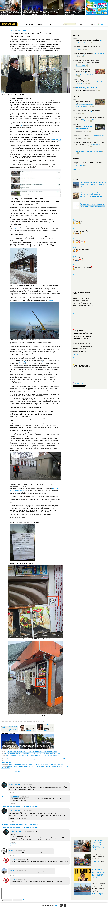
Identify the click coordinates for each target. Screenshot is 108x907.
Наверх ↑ (17, 771)
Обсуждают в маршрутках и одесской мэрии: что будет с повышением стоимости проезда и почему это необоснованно (34, 761)
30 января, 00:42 (20, 859)
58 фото (33, 730)
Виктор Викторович (15, 784)
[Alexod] (6, 862)
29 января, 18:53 (27, 784)
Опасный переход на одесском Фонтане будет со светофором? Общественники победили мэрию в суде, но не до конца (34, 766)
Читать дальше (77, 310)
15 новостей (46, 730)
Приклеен (12, 850)
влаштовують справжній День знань (87, 112)
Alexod (13, 859)
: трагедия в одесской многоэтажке (88, 89)
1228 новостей (12, 729)
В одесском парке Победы (84, 135)
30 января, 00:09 (21, 850)
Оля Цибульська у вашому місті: (85, 53)
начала (15, 228)
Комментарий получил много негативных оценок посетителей (19, 806)
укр (81, 24)
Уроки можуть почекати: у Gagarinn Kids (88, 110)
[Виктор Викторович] (4, 787)
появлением (35, 372)
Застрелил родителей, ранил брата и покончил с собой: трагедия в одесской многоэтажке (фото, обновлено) (52, 12)
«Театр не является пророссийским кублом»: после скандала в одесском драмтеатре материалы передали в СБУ (91, 194)
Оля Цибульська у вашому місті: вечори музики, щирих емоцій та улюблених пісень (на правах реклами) (98, 873)
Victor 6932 (12, 870)
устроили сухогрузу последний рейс (97, 894)
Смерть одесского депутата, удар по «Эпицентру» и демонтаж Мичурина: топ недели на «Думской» (11, 13)
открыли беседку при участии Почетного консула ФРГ (90, 136)
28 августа (76, 158)
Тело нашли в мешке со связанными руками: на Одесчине (83, 101)
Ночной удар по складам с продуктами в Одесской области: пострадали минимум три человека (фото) (32, 13)
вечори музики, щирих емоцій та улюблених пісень (90, 54)
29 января (12, 30)
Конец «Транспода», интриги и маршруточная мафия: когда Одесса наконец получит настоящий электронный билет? (28, 746)
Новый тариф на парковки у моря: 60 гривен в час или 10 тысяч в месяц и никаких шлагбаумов (32, 753)
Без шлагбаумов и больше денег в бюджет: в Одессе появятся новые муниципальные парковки (36, 764)
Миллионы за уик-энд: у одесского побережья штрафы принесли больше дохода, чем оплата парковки (45, 746)
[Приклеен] (4, 853)
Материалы (29, 24)
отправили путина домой (98, 860)
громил (22, 106)
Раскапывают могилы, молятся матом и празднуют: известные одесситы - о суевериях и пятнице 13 (36, 759)
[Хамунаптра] (5, 797)
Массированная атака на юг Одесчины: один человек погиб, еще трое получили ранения (75, 13)
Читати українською (22, 30)
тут (19, 152)
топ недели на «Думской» (89, 41)
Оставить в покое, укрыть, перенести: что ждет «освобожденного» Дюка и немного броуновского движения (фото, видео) (10, 745)
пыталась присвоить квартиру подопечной (89, 164)
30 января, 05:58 (29, 831)
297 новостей (29, 730)
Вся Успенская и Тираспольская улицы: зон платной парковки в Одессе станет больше (32, 751)
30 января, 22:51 (20, 879)
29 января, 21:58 (27, 810)
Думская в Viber (78, 383)
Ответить (11, 792)
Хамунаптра (15, 796)
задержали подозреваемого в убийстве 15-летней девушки (85, 104)
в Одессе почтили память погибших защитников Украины (84, 128)
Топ (50, 24)
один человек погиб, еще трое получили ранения (89, 150)
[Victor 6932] (4, 873)
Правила (25, 900)
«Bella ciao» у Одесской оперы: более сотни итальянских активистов (88, 46)
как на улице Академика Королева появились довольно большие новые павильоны (34, 362)
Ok (61, 905)
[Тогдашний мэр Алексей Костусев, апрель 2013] (35, 93)
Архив (40, 24)
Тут (21, 125)
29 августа (76, 96)
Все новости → (77, 169)
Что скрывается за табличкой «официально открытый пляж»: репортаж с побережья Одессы (93, 184)
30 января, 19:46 (21, 870)
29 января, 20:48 (24, 796)
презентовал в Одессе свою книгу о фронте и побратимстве (85, 73)
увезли (51, 300)
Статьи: (76, 179)
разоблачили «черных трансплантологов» (88, 145)
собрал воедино (56, 139)
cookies (56, 905)
